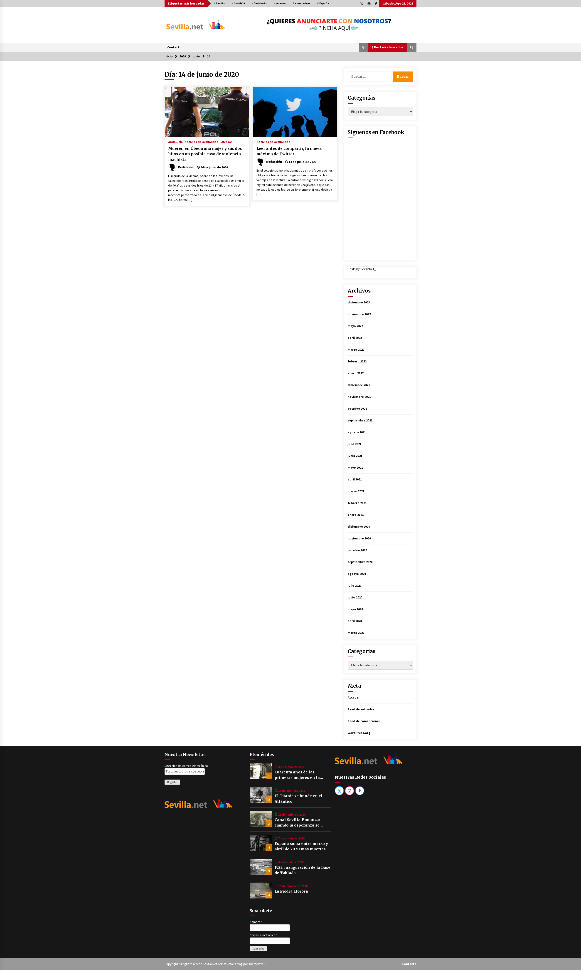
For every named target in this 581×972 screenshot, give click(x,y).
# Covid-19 (238, 3)
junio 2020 (355, 597)
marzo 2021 (356, 491)
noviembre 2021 (359, 397)
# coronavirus (301, 3)
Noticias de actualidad (202, 141)
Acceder (354, 697)
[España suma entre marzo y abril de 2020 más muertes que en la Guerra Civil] (261, 843)
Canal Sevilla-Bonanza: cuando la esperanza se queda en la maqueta (297, 822)
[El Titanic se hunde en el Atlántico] (261, 795)
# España (323, 3)
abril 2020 (355, 621)
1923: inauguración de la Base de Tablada (302, 870)
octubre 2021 (357, 408)
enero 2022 (356, 373)
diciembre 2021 (359, 385)
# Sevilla (219, 3)
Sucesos (226, 141)
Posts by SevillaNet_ (362, 269)
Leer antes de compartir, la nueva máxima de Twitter (289, 151)
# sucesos (279, 3)
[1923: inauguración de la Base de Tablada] (261, 867)
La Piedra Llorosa (291, 891)
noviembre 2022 (359, 314)
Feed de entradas (361, 709)
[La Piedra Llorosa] (261, 890)
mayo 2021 (355, 467)
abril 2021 (355, 479)
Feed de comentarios (364, 721)
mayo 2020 (355, 609)
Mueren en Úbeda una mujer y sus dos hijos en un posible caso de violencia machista (205, 154)
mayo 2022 (355, 326)
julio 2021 (354, 444)
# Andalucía (259, 3)
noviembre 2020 (359, 538)
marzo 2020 (356, 633)
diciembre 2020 (359, 526)
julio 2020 (354, 585)
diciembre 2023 (359, 302)
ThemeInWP (257, 964)
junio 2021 (355, 456)
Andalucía (175, 141)
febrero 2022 (357, 361)
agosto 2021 (357, 432)
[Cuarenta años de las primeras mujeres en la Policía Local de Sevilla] (261, 771)
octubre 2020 (357, 550)
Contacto (174, 47)
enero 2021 (356, 515)
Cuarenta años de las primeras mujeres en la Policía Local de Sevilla (297, 775)
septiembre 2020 (360, 562)
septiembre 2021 (360, 420)
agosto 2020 (357, 574)
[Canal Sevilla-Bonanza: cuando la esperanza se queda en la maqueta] (261, 819)
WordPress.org (359, 733)
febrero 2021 (357, 503)
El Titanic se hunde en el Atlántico (299, 799)
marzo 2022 (356, 349)
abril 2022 (355, 338)
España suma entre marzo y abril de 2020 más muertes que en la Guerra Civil (301, 846)
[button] (363, 47)
